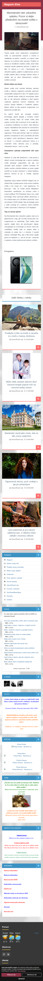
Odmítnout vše (32, 975)
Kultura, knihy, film (13, 563)
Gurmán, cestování (13, 589)
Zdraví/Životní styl (22, 27)
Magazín (10, 560)
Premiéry (10, 596)
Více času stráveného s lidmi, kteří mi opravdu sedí (21, 621)
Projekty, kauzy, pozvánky (15, 567)
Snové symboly (12, 581)
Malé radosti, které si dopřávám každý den (18, 662)
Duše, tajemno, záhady (14, 578)
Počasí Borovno (21, 767)
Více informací (22, 971)
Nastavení (21, 978)
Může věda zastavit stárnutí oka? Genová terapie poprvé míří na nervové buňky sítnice (21, 385)
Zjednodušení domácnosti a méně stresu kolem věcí (21, 652)
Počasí (36, 933)
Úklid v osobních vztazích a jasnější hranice (18, 630)
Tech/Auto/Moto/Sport (14, 592)
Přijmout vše (11, 975)
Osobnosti (10, 574)
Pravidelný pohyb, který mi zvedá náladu (17, 634)
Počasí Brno (22, 753)
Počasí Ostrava (21, 760)
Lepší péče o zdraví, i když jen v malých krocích (19, 625)
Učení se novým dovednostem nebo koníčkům (19, 648)
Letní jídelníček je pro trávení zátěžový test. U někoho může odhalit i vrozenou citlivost (21, 533)
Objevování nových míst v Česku (15, 639)
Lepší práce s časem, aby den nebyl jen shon (19, 657)
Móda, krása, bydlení (14, 571)
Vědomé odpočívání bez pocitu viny (15, 643)
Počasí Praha (21, 744)
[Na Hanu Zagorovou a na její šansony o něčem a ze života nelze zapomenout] (7, 683)
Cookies (9, 599)
